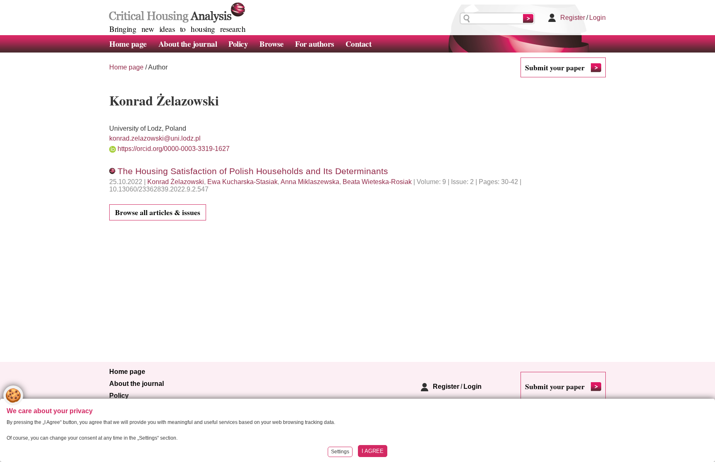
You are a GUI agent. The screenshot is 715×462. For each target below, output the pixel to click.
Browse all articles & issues (157, 212)
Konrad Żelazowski (175, 181)
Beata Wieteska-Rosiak (377, 181)
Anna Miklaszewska (310, 181)
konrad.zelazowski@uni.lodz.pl (155, 138)
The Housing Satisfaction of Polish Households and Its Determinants (253, 171)
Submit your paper (555, 67)
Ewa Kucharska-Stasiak (242, 181)
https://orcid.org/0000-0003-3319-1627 (174, 148)
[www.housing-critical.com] (175, 12)
